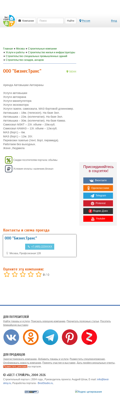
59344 (72, 71)
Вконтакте (100, 180)
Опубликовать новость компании (22, 362)
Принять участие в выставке (58, 362)
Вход (114, 20)
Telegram (100, 195)
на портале (22, 366)
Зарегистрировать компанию (20, 359)
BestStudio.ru (45, 383)
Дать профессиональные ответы (96, 362)
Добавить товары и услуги (53, 359)
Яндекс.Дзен (100, 211)
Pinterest (100, 203)
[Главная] (9, 20)
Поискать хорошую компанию (48, 321)
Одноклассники (100, 188)
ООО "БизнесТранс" (21, 238)
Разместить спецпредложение (87, 359)
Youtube (100, 218)
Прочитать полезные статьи (83, 321)
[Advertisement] (39, 201)
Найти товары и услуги (16, 321)
